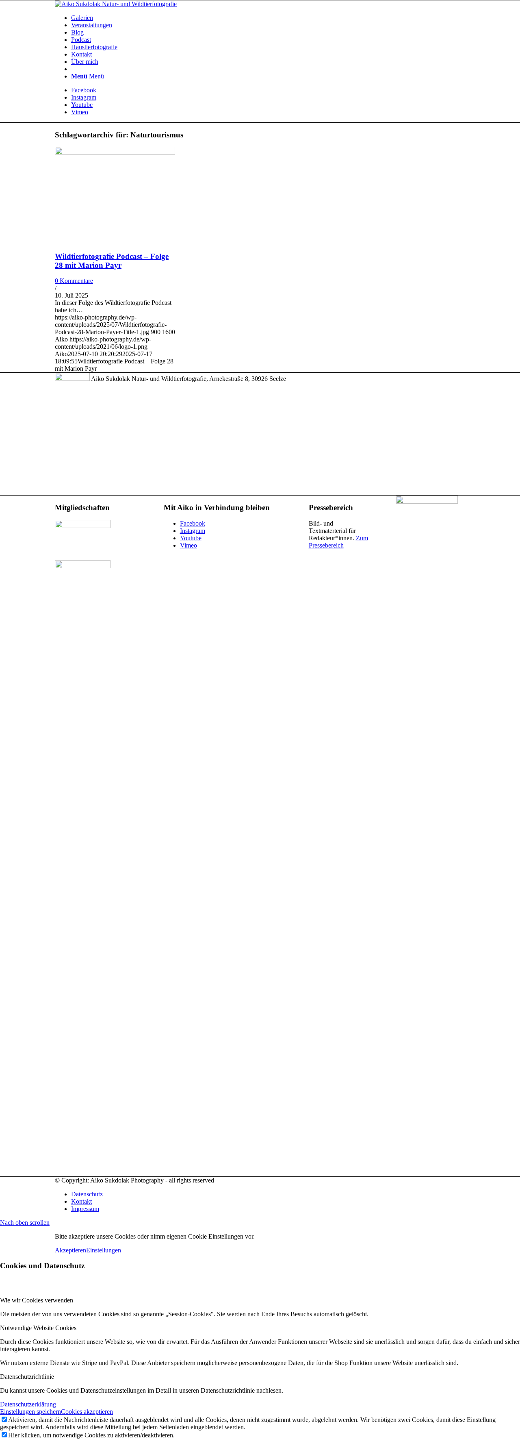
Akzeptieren (70, 1250)
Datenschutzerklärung (28, 1404)
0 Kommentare (74, 280)
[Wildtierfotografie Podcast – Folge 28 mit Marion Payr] (115, 152)
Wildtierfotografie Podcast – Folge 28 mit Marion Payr (112, 261)
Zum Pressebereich (338, 542)
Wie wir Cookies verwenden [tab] (36, 1300)
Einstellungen (103, 1250)
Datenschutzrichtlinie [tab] (27, 1376)
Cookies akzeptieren (87, 1411)
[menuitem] (268, 18)
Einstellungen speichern (30, 1411)
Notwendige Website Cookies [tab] (38, 1327)
